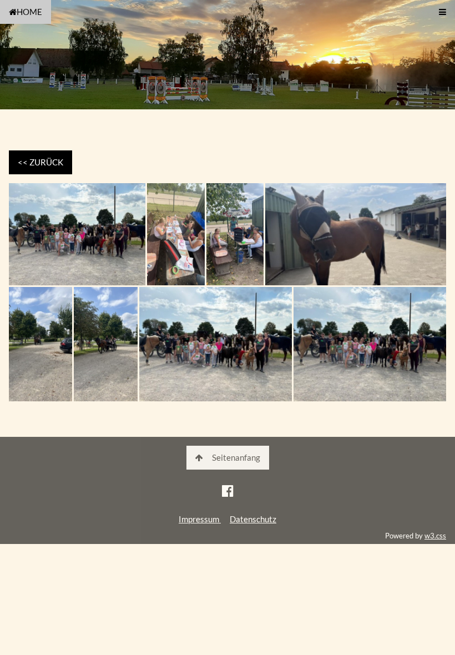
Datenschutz (253, 519)
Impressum (200, 519)
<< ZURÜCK (40, 162)
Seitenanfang (236, 457)
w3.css (435, 535)
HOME (29, 12)
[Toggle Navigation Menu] (442, 12)
